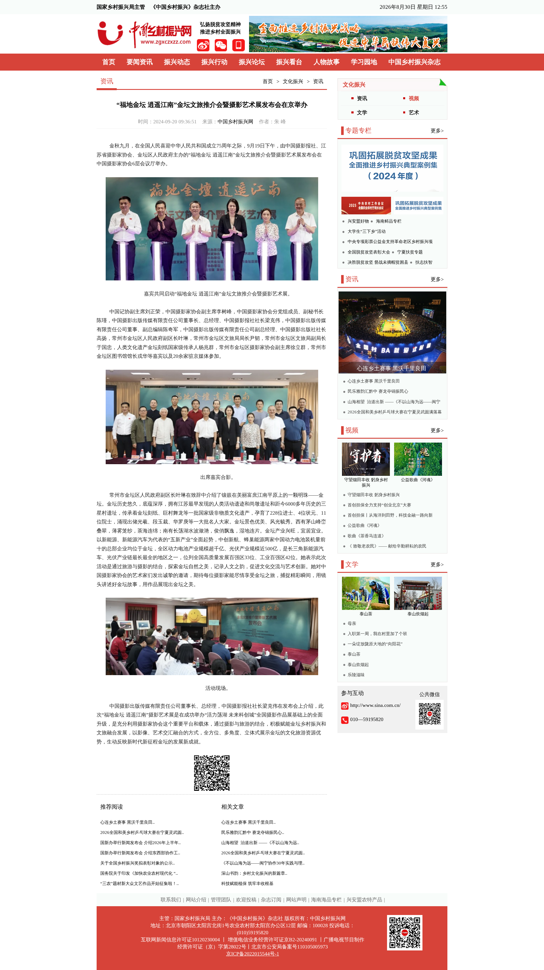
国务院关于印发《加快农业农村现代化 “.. (139, 873)
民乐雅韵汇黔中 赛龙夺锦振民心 (378, 391)
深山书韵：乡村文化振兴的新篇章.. (254, 873)
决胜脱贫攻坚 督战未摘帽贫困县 (378, 262)
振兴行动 (214, 61)
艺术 (414, 112)
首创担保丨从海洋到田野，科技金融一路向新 (390, 515)
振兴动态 (177, 61)
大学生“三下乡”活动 (367, 231)
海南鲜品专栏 (388, 221)
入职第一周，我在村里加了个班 (377, 633)
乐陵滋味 (356, 675)
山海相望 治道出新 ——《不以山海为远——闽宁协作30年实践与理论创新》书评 (394, 402)
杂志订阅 (271, 900)
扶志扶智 (423, 262)
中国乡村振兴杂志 (414, 61)
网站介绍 (196, 900)
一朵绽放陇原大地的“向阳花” (375, 644)
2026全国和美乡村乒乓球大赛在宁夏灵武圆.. (142, 832)
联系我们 (171, 900)
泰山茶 (354, 654)
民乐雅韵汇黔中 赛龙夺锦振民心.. (252, 832)
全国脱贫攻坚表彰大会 (369, 252)
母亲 (352, 623)
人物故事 (327, 61)
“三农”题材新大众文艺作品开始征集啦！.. (139, 883)
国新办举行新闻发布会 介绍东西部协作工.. (140, 853)
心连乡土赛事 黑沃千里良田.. (127, 822)
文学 (362, 112)
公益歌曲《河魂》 (365, 525)
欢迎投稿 (246, 900)
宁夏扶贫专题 (410, 252)
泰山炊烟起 (358, 664)
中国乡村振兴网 (235, 121)
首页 (108, 61)
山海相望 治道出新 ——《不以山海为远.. (260, 842)
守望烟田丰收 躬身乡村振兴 (374, 495)
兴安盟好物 (358, 221)
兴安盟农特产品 (364, 900)
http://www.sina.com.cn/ (375, 705)
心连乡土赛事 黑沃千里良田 (391, 368)
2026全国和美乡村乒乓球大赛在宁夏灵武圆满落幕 (395, 412)
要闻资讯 (140, 61)
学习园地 (364, 61)
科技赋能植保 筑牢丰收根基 (247, 883)
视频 (414, 98)
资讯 (318, 81)
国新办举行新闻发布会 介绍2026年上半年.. (140, 842)
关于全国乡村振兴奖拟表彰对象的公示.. (137, 863)
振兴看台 (289, 61)
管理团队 (221, 900)
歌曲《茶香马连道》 (367, 536)
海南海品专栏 (326, 900)
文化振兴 (293, 81)
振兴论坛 (252, 61)
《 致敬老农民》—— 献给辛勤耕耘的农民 (387, 546)
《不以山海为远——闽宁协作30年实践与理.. (263, 863)
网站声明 (296, 900)
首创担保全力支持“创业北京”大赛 (379, 505)
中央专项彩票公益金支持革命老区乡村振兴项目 (390, 242)
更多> (437, 131)
